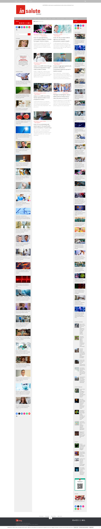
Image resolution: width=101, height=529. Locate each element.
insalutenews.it (37, 64)
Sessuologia (45, 18)
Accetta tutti (76, 527)
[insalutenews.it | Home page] (29, 10)
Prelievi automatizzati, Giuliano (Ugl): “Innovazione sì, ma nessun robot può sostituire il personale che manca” (23, 299)
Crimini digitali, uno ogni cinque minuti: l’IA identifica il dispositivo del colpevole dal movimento (82, 471)
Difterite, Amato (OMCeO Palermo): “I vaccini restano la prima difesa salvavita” (23, 150)
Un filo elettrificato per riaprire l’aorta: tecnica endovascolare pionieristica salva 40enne (80, 108)
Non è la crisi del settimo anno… (80, 501)
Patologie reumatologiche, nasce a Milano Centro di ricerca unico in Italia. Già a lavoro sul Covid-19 (61, 96)
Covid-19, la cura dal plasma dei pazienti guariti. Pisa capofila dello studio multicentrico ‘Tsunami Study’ (43, 126)
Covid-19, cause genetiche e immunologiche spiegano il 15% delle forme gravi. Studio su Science (42, 39)
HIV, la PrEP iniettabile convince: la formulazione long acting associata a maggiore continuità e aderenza (22, 406)
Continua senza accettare (83, 527)
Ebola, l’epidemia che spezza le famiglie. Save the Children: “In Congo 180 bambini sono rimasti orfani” (23, 352)
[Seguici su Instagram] (24, 23)
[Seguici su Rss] (30, 23)
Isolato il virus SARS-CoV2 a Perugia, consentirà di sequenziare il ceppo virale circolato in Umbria (43, 67)
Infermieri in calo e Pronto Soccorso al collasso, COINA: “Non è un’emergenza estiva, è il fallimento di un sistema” (23, 392)
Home (16, 1)
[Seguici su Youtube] (28, 23)
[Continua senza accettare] (99, 527)
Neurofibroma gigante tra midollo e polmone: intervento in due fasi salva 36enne (80, 86)
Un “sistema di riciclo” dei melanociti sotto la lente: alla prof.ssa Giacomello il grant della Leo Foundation (23, 365)
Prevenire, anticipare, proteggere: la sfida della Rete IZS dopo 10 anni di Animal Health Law (22, 177)
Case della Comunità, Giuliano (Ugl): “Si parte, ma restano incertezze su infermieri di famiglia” (23, 244)
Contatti (30, 1)
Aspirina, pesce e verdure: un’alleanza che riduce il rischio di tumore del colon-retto (80, 280)
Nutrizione (30, 18)
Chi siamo (20, 1)
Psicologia (39, 18)
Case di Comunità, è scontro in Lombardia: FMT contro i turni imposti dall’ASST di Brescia (23, 258)
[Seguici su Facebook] (19, 23)
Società (49, 18)
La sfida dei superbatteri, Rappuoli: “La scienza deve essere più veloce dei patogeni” (23, 271)
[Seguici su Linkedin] (23, 23)
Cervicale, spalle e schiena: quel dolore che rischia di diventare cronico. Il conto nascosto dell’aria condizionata (23, 82)
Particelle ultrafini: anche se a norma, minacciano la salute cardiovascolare (79, 75)
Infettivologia (36, 34)
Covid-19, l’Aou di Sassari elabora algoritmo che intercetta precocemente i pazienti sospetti (61, 39)
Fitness (35, 18)
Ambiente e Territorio (60, 18)
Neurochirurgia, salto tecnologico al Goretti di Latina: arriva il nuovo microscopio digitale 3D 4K (22, 325)
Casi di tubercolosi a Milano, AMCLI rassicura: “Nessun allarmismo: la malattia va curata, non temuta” (22, 164)
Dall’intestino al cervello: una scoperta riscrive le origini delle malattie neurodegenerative (80, 141)
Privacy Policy (53, 516)
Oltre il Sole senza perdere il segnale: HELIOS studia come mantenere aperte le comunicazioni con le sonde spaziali (82, 404)
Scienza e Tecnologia (69, 18)
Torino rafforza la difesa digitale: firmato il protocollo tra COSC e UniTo (82, 454)
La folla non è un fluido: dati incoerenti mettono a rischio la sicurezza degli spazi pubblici (82, 462)
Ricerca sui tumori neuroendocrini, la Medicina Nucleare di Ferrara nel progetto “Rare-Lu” (22, 379)
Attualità (53, 18)
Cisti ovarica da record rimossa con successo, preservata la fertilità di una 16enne (80, 224)
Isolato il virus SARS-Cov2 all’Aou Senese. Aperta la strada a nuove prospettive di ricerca (42, 97)
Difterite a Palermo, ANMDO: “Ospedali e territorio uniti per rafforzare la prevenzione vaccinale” (23, 231)
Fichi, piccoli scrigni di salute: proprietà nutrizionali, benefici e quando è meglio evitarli (23, 122)
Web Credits (60, 516)
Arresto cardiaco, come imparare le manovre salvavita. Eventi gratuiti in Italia (22, 285)
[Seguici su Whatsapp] (26, 23)
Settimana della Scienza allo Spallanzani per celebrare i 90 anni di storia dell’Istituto (23, 203)
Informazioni (41, 516)
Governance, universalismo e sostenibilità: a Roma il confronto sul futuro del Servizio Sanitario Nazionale (23, 217)
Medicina (20, 18)
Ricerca (26, 18)
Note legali (47, 516)
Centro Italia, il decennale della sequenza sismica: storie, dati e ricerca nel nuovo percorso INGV (82, 371)
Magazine (25, 1)
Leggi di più (91, 527)
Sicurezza (76, 18)
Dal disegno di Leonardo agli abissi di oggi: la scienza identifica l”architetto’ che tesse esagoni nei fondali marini (82, 415)
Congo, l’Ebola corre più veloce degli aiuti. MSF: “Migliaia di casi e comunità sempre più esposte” (23, 338)
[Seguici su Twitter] (21, 23)
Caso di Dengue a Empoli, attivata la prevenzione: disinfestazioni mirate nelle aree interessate (22, 96)
